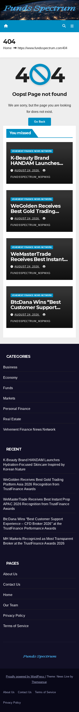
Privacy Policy (14, 615)
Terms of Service (16, 626)
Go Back (39, 121)
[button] (64, 26)
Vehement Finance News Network (32, 151)
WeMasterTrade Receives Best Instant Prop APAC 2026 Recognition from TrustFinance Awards (36, 504)
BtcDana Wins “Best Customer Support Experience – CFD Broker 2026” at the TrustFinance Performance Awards (33, 523)
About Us (10, 574)
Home (7, 48)
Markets (9, 398)
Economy (10, 377)
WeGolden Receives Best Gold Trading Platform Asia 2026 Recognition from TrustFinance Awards (33, 484)
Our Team (10, 605)
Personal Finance (16, 409)
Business (10, 367)
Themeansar (39, 682)
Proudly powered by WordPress (25, 676)
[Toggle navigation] (72, 26)
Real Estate (12, 419)
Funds (8, 388)
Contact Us (11, 584)
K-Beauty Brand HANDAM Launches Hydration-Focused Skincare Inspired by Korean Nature (34, 464)
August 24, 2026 (27, 170)
